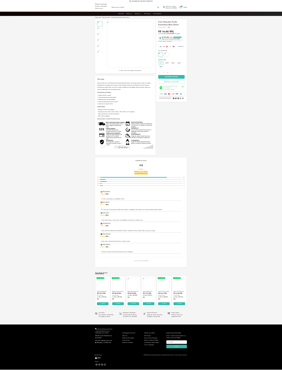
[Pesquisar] (158, 7)
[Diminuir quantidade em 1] (159, 72)
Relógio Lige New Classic (117, 291)
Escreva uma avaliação (141, 173)
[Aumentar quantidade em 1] (167, 72)
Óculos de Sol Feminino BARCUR (178, 291)
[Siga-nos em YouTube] (105, 365)
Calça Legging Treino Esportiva (147, 291)
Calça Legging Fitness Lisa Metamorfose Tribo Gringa (102, 291)
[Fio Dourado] (160, 54)
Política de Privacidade (128, 338)
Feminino (128, 13)
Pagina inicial (98, 17)
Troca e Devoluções (149, 344)
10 (145, 260)
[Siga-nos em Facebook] (96, 365)
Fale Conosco (147, 13)
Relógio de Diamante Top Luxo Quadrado (133, 291)
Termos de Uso (126, 340)
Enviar (176, 346)
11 (147, 260)
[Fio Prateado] (166, 54)
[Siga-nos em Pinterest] (102, 365)
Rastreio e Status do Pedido (151, 340)
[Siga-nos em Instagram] (99, 365)
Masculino (137, 13)
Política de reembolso (127, 342)
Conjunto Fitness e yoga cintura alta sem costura (163, 291)
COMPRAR (102, 303)
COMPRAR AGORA (171, 77)
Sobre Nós (121, 13)
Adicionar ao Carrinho (171, 82)
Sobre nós (124, 335)
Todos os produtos (106, 17)
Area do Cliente (157, 13)
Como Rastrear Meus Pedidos (151, 342)
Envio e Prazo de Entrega (150, 338)
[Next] (187, 291)
